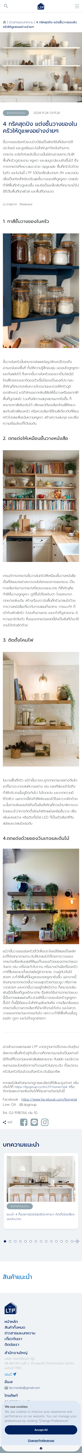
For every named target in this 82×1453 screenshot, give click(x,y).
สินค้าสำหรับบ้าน (16, 113)
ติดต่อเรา (12, 1344)
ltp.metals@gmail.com (24, 1388)
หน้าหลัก (11, 1321)
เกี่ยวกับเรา (13, 1339)
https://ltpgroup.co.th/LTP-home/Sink (41, 1087)
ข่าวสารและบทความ (21, 22)
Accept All (41, 1429)
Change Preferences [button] (41, 1440)
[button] (76, 1241)
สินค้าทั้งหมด (15, 1327)
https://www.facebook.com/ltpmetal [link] (49, 1099)
